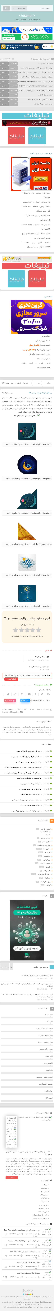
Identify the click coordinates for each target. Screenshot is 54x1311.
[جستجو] (6, 8)
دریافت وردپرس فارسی (40, 1218)
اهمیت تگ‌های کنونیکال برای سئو (40, 99)
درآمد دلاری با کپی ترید (44, 1028)
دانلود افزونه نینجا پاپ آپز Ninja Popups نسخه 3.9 (24, 1241)
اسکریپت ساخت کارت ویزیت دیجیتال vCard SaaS (37, 975)
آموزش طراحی (45, 829)
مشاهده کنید (11, 1177)
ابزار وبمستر (46, 841)
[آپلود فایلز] (27, 32)
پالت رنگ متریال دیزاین (40, 1215)
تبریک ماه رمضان (29, 729)
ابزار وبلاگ (44, 1195)
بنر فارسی (39, 727)
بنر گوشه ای (40, 729)
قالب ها (48, 867)
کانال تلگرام (25, 700)
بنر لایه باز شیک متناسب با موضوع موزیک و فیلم (27, 811)
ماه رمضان (40, 732)
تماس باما (44, 1191)
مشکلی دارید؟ (40, 657)
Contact (28, 1297)
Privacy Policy (42, 1297)
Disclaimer (27, 1299)
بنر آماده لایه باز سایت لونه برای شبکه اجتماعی (27, 800)
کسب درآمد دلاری (46, 1049)
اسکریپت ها (46, 849)
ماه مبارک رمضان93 (9, 732)
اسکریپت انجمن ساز (45, 63)
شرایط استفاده (42, 1212)
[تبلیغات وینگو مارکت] (27, 960)
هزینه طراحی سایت (46, 1035)
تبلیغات (45, 1185)
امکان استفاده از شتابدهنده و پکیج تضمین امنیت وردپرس (36, 236)
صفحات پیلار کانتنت (45, 95)
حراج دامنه (49, 1091)
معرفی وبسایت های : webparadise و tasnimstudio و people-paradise (26, 81)
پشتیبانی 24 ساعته (43, 358)
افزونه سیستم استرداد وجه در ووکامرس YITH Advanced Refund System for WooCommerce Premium (27, 996)
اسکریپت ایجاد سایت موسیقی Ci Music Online (25, 1252)
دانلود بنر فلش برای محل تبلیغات (31, 794)
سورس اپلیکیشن (45, 863)
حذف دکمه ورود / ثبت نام (43, 104)
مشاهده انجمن (5, 59)
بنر (38, 383)
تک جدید (49, 1070)
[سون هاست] (27, 40)
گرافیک (7, 392)
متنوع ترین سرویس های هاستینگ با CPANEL (36, 195)
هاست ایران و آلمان (43, 340)
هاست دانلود (7, 1307)
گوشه (49, 734)
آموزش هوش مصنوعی (44, 1077)
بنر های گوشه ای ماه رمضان (26, 727)
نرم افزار (47, 878)
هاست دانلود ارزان (46, 1084)
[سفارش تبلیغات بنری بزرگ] (27, 118)
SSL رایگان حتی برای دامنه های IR (37, 215)
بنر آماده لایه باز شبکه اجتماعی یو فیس (29, 778)
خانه (48, 383)
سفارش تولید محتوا (45, 1042)
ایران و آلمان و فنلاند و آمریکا (39, 354)
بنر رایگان (46, 727)
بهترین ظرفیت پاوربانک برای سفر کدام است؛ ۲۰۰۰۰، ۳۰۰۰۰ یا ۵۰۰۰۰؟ (27, 68)
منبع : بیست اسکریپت (37, 666)
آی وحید (36, 1307)
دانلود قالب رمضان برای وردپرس (31, 783)
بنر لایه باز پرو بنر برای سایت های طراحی (29, 762)
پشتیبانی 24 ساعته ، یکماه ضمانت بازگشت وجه (36, 227)
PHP (47, 834)
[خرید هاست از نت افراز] (27, 125)
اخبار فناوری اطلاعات (43, 845)
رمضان (5, 729)
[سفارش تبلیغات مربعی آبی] (37, 144)
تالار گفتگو (44, 1198)
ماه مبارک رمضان (22, 732)
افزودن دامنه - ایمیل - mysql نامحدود (36, 202)
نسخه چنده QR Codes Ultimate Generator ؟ (36, 86)
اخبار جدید (49, 1056)
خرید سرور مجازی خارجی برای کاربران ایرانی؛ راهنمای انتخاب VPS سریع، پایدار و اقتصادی (27, 985)
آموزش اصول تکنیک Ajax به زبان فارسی (28, 1262)
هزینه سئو (49, 1014)
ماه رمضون (32, 732)
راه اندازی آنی (45, 220)
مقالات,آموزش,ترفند (44, 874)
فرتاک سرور (48, 296)
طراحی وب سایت (45, 1307)
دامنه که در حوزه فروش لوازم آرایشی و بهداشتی (35, 90)
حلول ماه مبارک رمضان (16, 729)
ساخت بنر (48, 732)
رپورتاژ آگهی (46, 859)
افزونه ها (47, 852)
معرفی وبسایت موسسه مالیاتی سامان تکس (37, 77)
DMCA (34, 1297)
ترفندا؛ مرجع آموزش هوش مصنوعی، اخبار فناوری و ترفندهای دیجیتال (27, 72)
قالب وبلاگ (46, 870)
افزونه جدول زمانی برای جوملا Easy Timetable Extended (22, 1230)
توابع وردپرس (43, 1205)
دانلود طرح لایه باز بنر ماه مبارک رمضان (29, 751)
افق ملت (49, 1021)
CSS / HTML (44, 832)
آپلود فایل (49, 1098)
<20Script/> (27, 16)
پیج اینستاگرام (10, 700)
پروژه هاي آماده (45, 881)
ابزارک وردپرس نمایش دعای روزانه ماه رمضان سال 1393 (23, 767)
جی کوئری (47, 856)
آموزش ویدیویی (45, 838)
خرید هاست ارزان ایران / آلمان (41, 153)
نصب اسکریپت (42, 1208)
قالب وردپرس (48, 1063)
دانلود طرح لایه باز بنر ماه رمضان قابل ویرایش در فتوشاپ (23, 773)
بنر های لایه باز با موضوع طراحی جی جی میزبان (26, 756)
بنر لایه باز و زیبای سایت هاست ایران (30, 789)
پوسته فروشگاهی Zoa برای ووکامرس (28, 1273)
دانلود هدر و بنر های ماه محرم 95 (31, 805)
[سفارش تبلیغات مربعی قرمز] (16, 144)
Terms (50, 1297)
